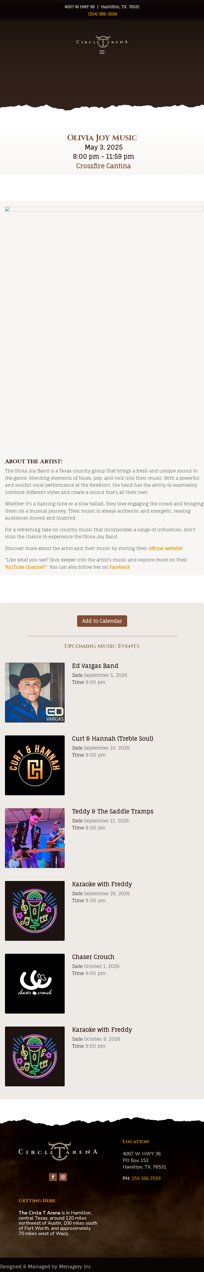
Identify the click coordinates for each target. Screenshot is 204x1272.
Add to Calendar (102, 621)
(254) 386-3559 (102, 13)
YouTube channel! (25, 567)
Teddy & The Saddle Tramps (112, 811)
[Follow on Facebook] (53, 1177)
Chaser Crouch (93, 956)
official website (165, 548)
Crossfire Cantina (103, 166)
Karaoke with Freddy (102, 884)
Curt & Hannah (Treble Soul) (112, 738)
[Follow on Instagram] (63, 1177)
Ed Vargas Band (95, 665)
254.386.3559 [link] (146, 1178)
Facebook (119, 567)
